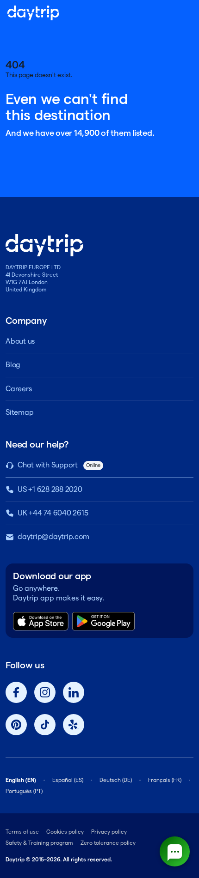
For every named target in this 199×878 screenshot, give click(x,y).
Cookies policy (65, 832)
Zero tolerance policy (108, 843)
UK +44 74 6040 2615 (53, 513)
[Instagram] (45, 692)
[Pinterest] (16, 724)
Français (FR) (164, 780)
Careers (18, 389)
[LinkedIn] (73, 692)
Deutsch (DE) (116, 780)
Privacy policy (109, 832)
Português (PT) (24, 791)
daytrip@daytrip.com (53, 536)
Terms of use (22, 832)
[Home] (33, 13)
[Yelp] (73, 724)
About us (20, 341)
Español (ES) (67, 780)
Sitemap (19, 412)
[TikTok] (45, 724)
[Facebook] (16, 692)
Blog (13, 365)
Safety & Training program (39, 843)
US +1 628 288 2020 (50, 489)
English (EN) (21, 780)
